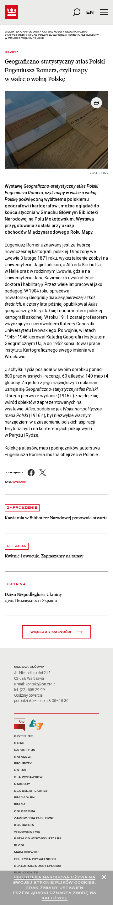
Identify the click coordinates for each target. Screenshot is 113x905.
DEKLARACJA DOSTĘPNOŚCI (37, 866)
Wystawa (19, 481)
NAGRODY (22, 784)
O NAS (19, 743)
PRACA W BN (24, 797)
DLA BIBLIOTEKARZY (31, 791)
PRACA (19, 804)
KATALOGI (22, 757)
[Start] (11, 12)
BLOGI (19, 845)
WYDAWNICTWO (27, 832)
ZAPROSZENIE (22, 507)
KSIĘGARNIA (24, 825)
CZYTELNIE (23, 736)
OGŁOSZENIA (24, 811)
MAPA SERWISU (26, 852)
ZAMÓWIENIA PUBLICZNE (34, 818)
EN (90, 12)
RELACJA (16, 546)
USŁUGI (20, 770)
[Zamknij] (104, 877)
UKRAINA (16, 584)
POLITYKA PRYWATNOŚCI (35, 859)
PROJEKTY (23, 763)
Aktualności (52, 31)
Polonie (90, 454)
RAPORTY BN (24, 750)
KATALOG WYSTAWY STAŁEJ (37, 838)
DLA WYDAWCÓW (28, 777)
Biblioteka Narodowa (22, 31)
